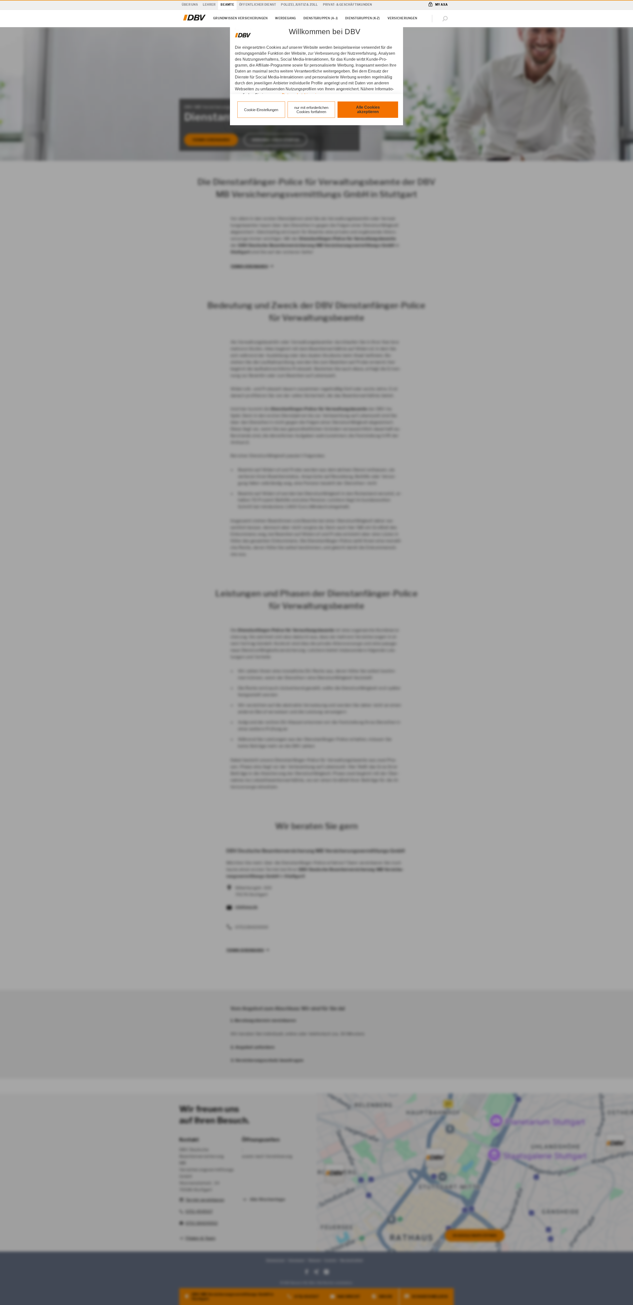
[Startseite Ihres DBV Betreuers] (194, 20)
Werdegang (285, 18)
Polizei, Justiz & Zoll (299, 4)
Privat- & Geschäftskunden (347, 4)
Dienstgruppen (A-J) (320, 18)
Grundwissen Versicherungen (240, 18)
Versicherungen (402, 18)
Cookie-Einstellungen (261, 110)
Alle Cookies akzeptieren (368, 109)
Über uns (190, 4)
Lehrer (209, 4)
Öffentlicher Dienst (257, 4)
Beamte (227, 4)
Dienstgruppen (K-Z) (362, 18)
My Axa (441, 4)
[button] (446, 19)
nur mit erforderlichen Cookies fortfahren (311, 109)
